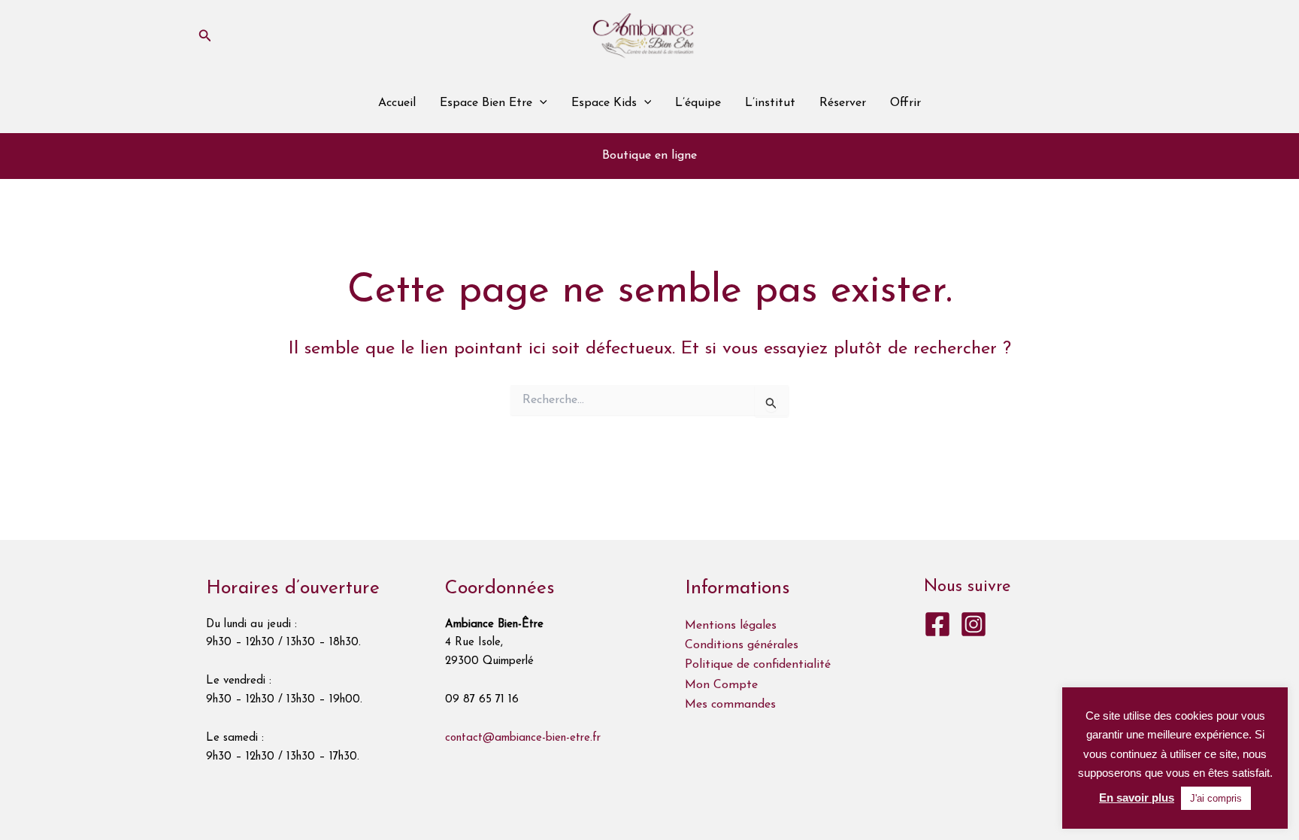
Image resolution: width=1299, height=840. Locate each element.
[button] (205, 36)
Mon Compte (721, 685)
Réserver (842, 103)
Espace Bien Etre (486, 103)
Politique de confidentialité (758, 665)
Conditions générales (741, 645)
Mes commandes (730, 705)
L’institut (770, 103)
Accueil (397, 103)
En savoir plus (1136, 797)
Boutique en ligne (649, 156)
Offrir (905, 103)
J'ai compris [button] (1216, 798)
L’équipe (698, 103)
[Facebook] (937, 624)
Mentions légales (731, 626)
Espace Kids (604, 103)
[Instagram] (973, 624)
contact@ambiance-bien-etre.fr (523, 738)
